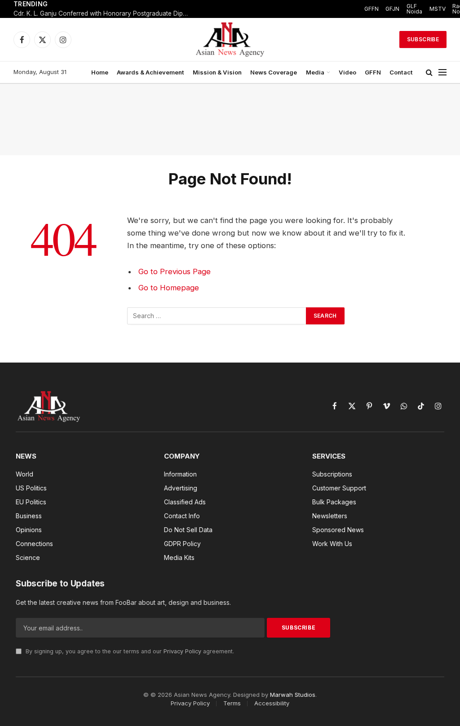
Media (315, 72)
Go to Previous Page (174, 271)
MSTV (437, 8)
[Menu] (442, 72)
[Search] (429, 72)
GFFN (371, 8)
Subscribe (423, 39)
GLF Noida (414, 9)
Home (99, 72)
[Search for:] (217, 315)
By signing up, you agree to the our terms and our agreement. (129, 651)
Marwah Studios (292, 694)
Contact (401, 72)
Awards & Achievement (150, 72)
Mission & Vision (217, 72)
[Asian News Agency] (230, 39)
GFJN (392, 8)
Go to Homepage (168, 287)
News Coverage (273, 72)
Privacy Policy (182, 651)
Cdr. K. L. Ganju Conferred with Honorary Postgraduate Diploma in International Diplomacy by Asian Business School (103, 13)
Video (347, 72)
